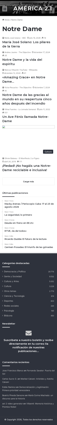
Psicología (9, 310)
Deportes (8, 301)
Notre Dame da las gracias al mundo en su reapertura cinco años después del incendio (27, 99)
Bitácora (8, 315)
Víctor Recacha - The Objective (18, 87)
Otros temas (10, 291)
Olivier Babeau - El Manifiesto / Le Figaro (22, 158)
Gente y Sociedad (13, 276)
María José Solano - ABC (15, 38)
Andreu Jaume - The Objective (18, 52)
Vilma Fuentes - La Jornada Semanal (20, 109)
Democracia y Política (15, 271)
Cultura (7, 286)
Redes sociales (11, 306)
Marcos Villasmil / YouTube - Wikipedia (21, 70)
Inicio (7, 20)
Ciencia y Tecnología (14, 296)
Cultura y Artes (11, 281)
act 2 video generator (12, 403)
